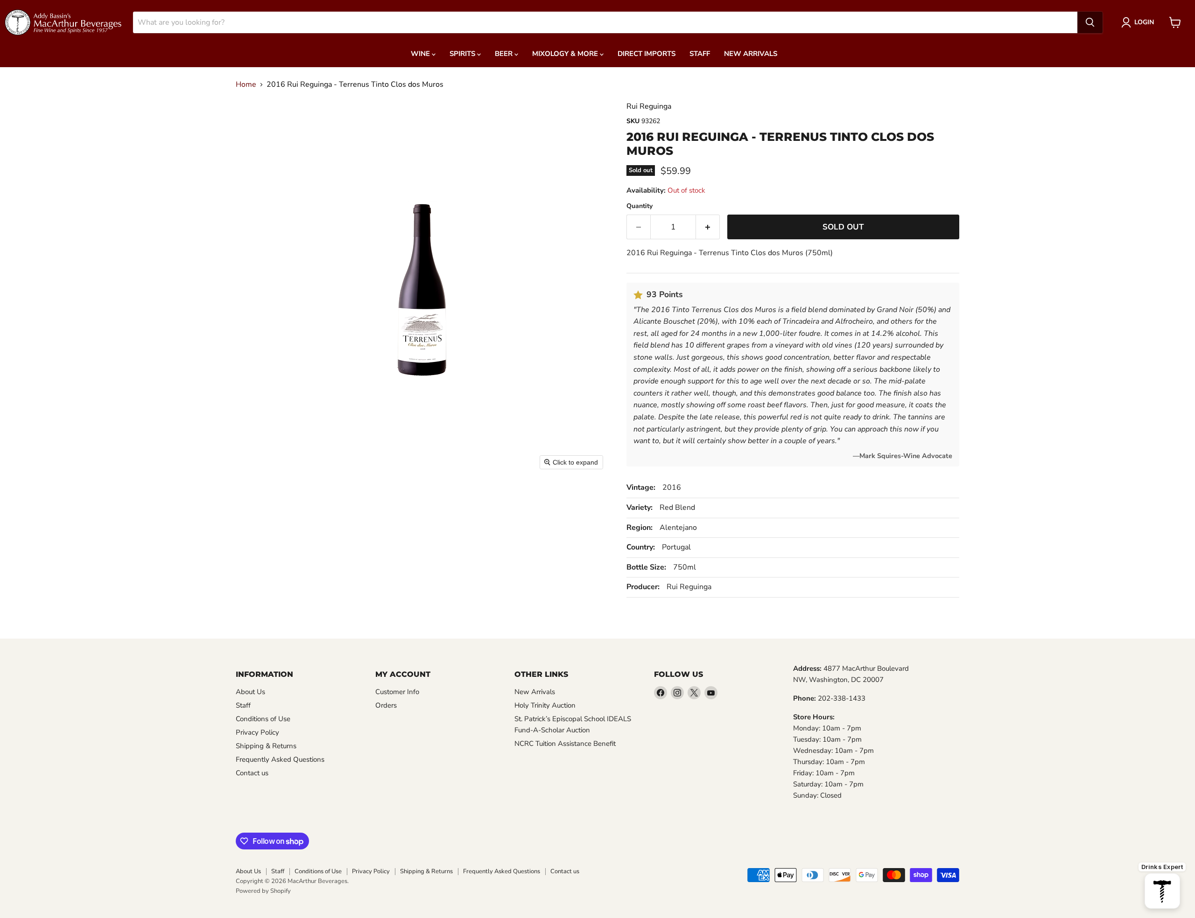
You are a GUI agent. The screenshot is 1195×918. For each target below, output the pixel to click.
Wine (421, 53)
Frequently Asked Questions (280, 759)
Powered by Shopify (263, 891)
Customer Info (397, 691)
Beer (504, 53)
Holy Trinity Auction (545, 705)
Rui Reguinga (648, 106)
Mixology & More (566, 53)
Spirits (463, 53)
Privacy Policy (257, 732)
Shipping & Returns (266, 746)
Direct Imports (646, 53)
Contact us (252, 773)
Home (246, 84)
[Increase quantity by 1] (708, 227)
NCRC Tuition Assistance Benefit (565, 743)
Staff (699, 53)
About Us (250, 691)
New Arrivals (750, 53)
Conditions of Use (263, 718)
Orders (386, 705)
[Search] (1090, 22)
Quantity (639, 206)
